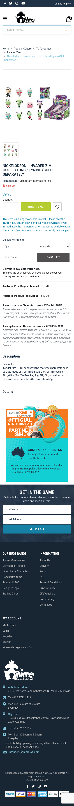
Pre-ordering (47, 599)
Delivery (44, 565)
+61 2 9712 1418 (19, 697)
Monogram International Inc (35, 180)
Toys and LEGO (11, 582)
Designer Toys (11, 588)
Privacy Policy (47, 588)
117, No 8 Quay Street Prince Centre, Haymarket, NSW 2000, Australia (38, 719)
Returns (44, 571)
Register (7, 636)
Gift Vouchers (47, 593)
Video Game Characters (16, 571)
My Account (9, 625)
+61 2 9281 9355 (19, 728)
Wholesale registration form (18, 647)
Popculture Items (12, 576)
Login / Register (63, 3)
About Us (45, 560)
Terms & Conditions (51, 582)
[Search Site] (67, 29)
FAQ (42, 576)
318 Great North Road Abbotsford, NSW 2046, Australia (39, 691)
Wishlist (7, 641)
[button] (57, 206)
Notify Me (37, 206)
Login (6, 630)
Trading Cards (10, 593)
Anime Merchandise (14, 560)
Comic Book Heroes (14, 565)
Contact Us (46, 604)
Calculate (53, 257)
